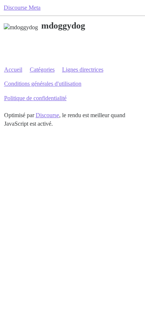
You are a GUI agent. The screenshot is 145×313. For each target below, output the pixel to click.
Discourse (47, 115)
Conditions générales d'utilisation (42, 83)
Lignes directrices (82, 69)
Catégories (42, 69)
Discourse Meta (22, 7)
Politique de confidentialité (35, 98)
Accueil (13, 69)
